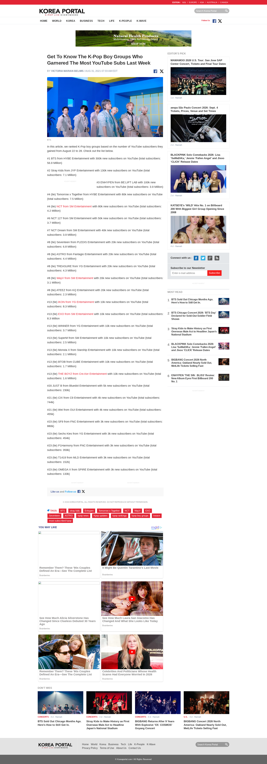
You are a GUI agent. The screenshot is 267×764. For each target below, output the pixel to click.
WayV (137, 510)
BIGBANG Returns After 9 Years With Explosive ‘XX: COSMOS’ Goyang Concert (154, 725)
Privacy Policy (90, 748)
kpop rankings (119, 515)
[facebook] (196, 257)
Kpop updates (101, 515)
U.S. (184, 2)
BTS (62, 510)
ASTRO (69, 515)
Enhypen (89, 510)
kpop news (83, 515)
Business (86, 21)
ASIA (202, 2)
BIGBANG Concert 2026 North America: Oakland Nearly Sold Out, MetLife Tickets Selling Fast (191, 362)
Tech (100, 21)
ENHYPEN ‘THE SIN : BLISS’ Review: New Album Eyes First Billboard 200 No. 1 (193, 378)
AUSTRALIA (212, 2)
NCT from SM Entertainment (74, 206)
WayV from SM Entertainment (75, 278)
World (56, 21)
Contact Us (135, 748)
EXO (147, 510)
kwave (156, 515)
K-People (125, 21)
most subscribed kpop (60, 521)
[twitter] (203, 257)
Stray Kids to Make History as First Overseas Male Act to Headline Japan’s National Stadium (194, 331)
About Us (121, 748)
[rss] (217, 257)
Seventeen (54, 515)
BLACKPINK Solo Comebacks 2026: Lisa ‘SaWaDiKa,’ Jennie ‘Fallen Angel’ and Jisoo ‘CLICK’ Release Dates (197, 158)
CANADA (224, 2)
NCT (127, 510)
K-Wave (141, 21)
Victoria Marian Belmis (67, 71)
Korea (70, 21)
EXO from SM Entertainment (75, 314)
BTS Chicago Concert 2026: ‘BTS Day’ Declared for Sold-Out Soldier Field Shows (193, 315)
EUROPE (193, 2)
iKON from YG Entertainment (76, 302)
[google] (210, 257)
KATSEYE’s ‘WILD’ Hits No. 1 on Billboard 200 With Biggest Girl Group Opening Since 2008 (197, 209)
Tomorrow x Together (109, 510)
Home (43, 21)
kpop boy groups (140, 515)
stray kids (75, 510)
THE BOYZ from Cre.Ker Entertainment (82, 373)
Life (111, 21)
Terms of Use (107, 748)
